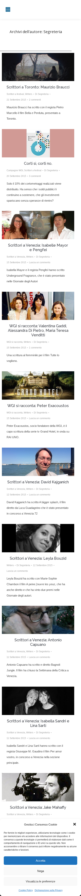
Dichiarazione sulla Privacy (49, 890)
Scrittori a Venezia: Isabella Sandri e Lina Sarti (38, 723)
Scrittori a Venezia (16, 256)
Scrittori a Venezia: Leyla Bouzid (38, 558)
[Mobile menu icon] (8, 9)
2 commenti (35, 99)
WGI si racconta (15, 342)
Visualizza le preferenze (40, 881)
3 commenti (35, 176)
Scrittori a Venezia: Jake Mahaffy (38, 807)
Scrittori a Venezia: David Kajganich (38, 482)
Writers (28, 94)
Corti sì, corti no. (38, 163)
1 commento (35, 347)
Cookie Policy (26, 890)
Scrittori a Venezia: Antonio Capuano (38, 642)
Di (42, 94)
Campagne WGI (15, 170)
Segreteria (53, 31)
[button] (75, 824)
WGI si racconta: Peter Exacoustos (38, 405)
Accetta (40, 860)
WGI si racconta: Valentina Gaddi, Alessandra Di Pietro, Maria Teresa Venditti (38, 330)
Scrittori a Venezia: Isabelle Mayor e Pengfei (38, 247)
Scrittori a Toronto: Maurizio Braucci (38, 87)
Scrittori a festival (15, 94)
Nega (40, 871)
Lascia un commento (39, 262)
